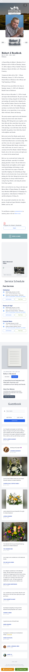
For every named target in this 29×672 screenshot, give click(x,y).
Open (14, 228)
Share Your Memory (9, 396)
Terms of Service (18, 665)
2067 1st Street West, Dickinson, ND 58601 (16, 296)
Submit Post (14, 420)
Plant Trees (20, 299)
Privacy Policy (10, 665)
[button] (14, 466)
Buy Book (15, 376)
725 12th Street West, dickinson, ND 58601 (16, 327)
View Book (7, 376)
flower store (18, 213)
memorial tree (18, 211)
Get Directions (8, 299)
